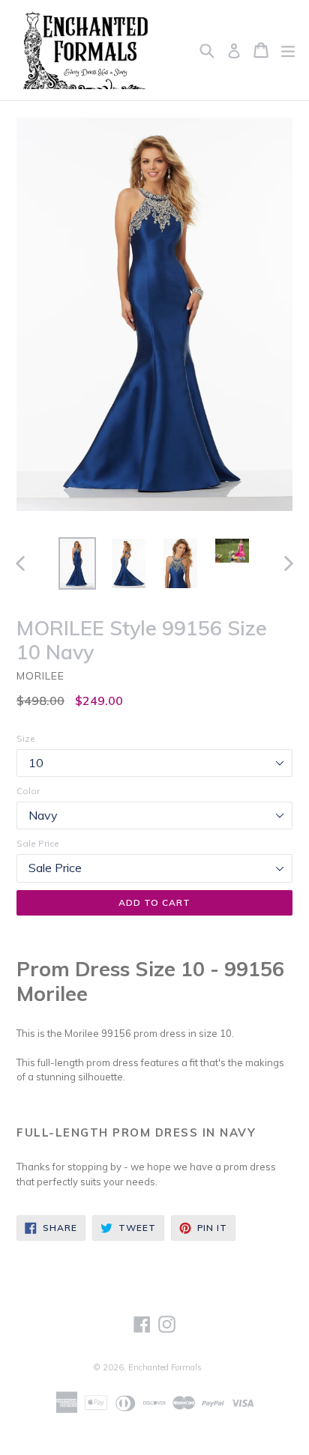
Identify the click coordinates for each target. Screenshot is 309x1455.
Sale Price (37, 843)
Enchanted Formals (165, 1367)
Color (28, 790)
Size (25, 738)
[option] (77, 563)
